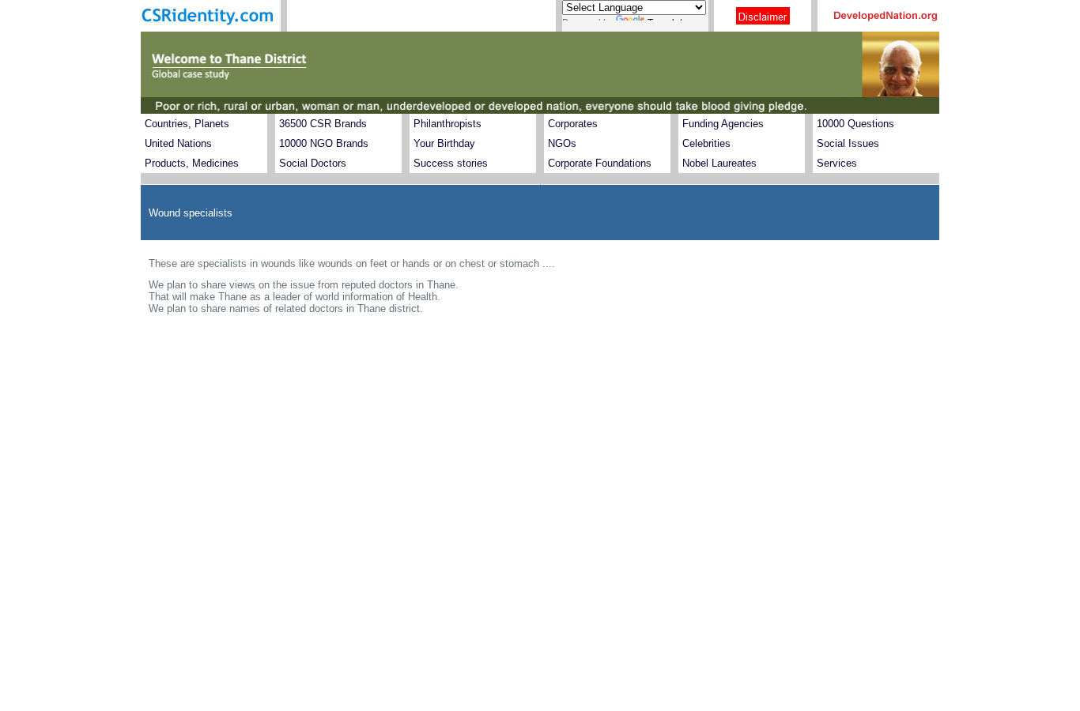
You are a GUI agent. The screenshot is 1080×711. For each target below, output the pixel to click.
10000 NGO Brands (323, 143)
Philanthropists (447, 124)
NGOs (562, 143)
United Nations (178, 143)
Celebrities (706, 143)
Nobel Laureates (719, 163)
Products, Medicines (192, 163)
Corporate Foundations (599, 163)
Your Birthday (444, 143)
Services (837, 163)
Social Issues (848, 143)
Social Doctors (312, 163)
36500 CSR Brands (323, 124)
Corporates (573, 124)
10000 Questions (855, 124)
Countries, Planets (187, 124)
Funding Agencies (723, 124)
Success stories (450, 163)
